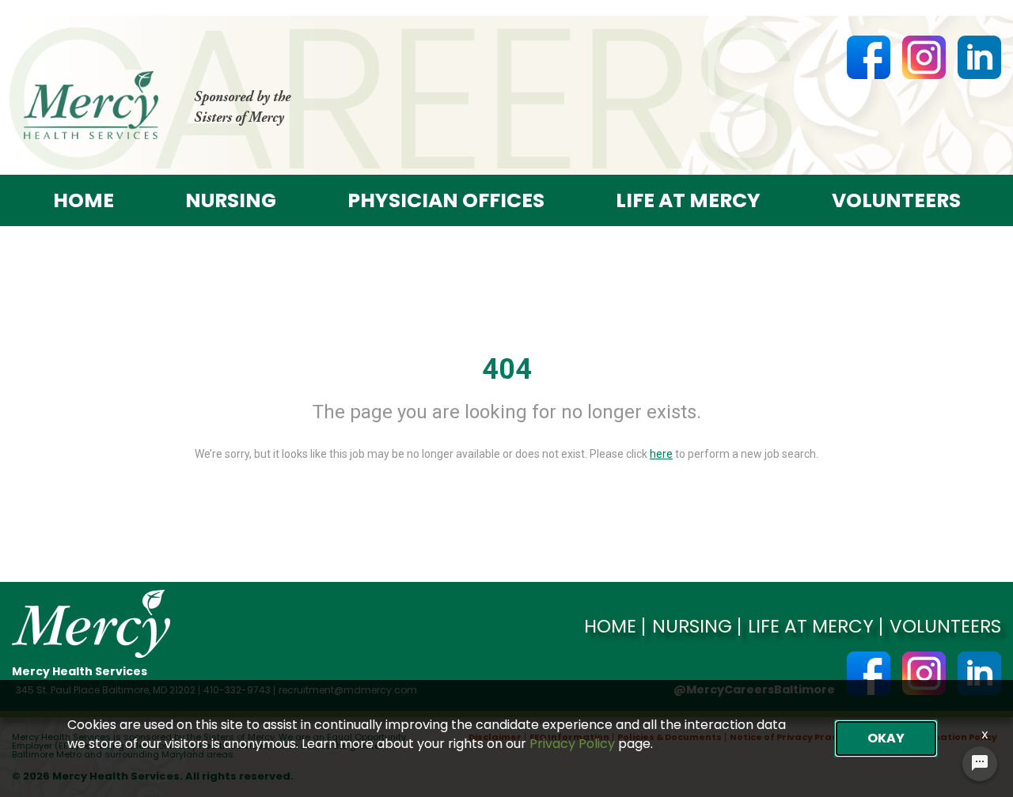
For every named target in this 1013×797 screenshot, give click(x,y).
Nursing (230, 200)
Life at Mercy (688, 200)
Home (83, 200)
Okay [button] (886, 738)
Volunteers (896, 200)
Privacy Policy (572, 744)
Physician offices (445, 200)
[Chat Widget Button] (979, 763)
